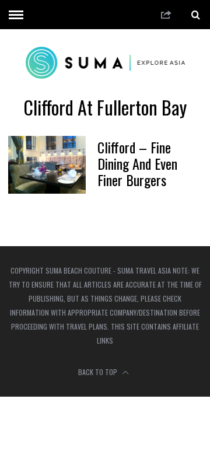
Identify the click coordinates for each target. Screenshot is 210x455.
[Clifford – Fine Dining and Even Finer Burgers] (46, 165)
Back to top (98, 372)
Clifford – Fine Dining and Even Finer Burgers (137, 163)
